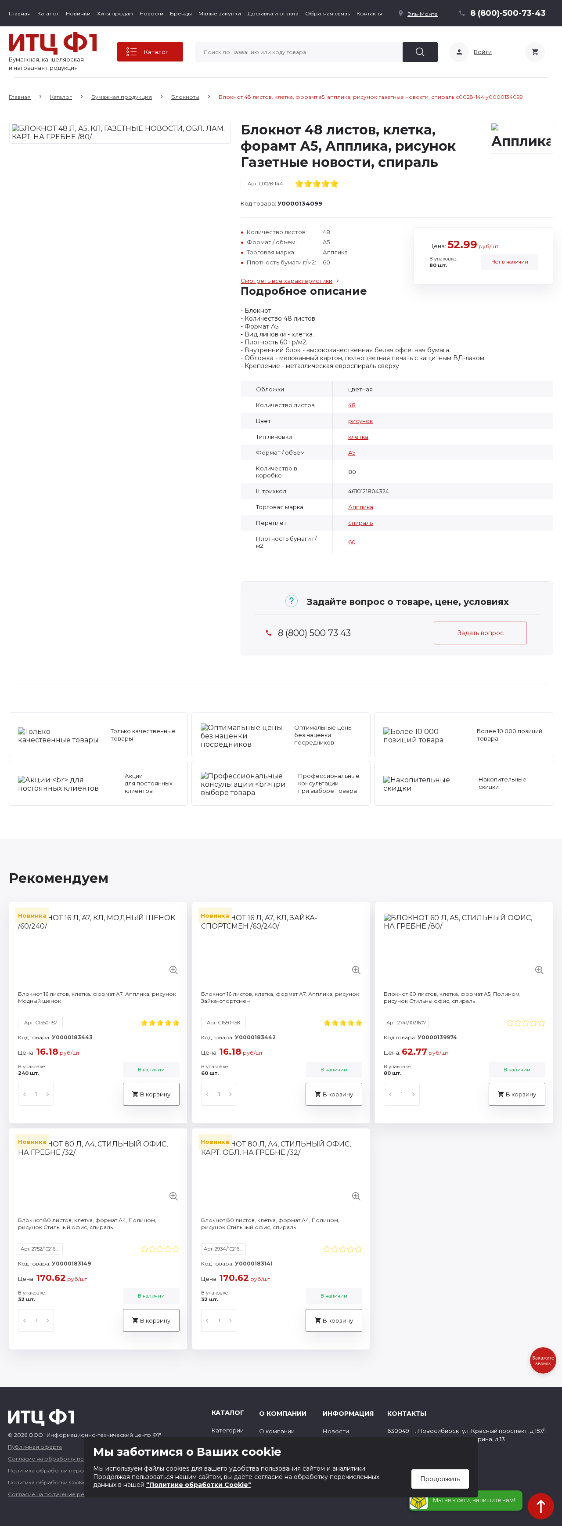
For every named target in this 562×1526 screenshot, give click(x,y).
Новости (151, 13)
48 (352, 405)
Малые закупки (219, 13)
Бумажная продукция (121, 97)
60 (352, 542)
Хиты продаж (115, 13)
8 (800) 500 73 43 (314, 633)
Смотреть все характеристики (286, 280)
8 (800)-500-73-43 (508, 13)
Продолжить (440, 1479)
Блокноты (185, 97)
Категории (228, 1430)
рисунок (360, 420)
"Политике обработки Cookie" (198, 1485)
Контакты (369, 13)
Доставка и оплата (273, 13)
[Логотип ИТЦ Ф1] (53, 43)
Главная (20, 13)
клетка (358, 436)
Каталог (48, 13)
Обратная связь (327, 13)
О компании (277, 1431)
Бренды (181, 13)
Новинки (78, 13)
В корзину (155, 1094)
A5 (351, 452)
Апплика (360, 506)
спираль (360, 522)
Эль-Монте (422, 14)
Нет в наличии (509, 262)
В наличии (151, 1070)
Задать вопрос (481, 633)
